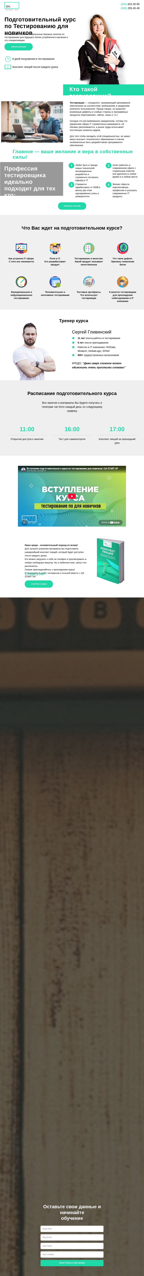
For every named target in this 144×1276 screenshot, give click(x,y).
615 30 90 (130, 4)
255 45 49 (130, 8)
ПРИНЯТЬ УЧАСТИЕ (72, 206)
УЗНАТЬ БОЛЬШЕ (18, 47)
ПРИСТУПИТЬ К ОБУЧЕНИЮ (72, 1263)
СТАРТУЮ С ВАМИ (39, 584)
